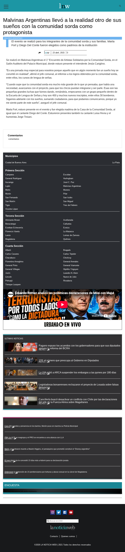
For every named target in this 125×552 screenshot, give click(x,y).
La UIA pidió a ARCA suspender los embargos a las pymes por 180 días (77, 372)
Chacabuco (10, 258)
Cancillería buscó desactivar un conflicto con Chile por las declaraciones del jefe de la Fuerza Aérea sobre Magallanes (78, 400)
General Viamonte (71, 265)
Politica (42, 350)
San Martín (10, 201)
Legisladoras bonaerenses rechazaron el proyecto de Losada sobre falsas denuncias (79, 386)
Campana (9, 174)
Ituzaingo (9, 182)
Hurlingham (68, 178)
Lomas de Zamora (71, 235)
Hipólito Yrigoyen (70, 269)
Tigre (7, 205)
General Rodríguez (13, 178)
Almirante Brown (12, 220)
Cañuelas (67, 224)
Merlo (7, 190)
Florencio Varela (12, 231)
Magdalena (10, 239)
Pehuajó (8, 281)
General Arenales (70, 261)
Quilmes (67, 239)
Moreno (66, 190)
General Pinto (11, 265)
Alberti (8, 250)
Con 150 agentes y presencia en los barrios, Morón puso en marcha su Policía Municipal (41, 426)
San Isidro (67, 197)
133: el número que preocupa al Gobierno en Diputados (69, 360)
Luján (7, 186)
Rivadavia (67, 281)
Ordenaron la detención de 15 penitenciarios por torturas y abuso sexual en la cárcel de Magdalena (46, 472)
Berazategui (10, 224)
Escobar (67, 174)
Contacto (54, 536)
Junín (7, 273)
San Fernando (11, 197)
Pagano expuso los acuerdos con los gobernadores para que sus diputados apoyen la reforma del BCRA (79, 347)
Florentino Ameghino (14, 261)
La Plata (116, 162)
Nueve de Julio (69, 277)
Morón (8, 194)
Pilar (65, 194)
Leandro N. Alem (70, 273)
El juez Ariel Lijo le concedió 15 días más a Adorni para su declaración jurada (36, 460)
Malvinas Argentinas (13, 38)
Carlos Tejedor (69, 254)
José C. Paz (68, 182)
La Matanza (68, 231)
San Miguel (68, 201)
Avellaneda (68, 220)
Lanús (8, 235)
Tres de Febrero (70, 205)
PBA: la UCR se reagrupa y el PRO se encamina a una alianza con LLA (34, 437)
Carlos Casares (12, 254)
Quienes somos (68, 536)
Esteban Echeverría (14, 227)
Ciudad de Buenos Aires (16, 162)
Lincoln (8, 277)
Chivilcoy (67, 258)
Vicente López (11, 209)
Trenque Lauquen (13, 284)
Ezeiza (66, 227)
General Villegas (12, 269)
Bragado (67, 250)
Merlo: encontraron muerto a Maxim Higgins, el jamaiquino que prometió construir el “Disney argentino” (47, 449)
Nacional (8, 439)
